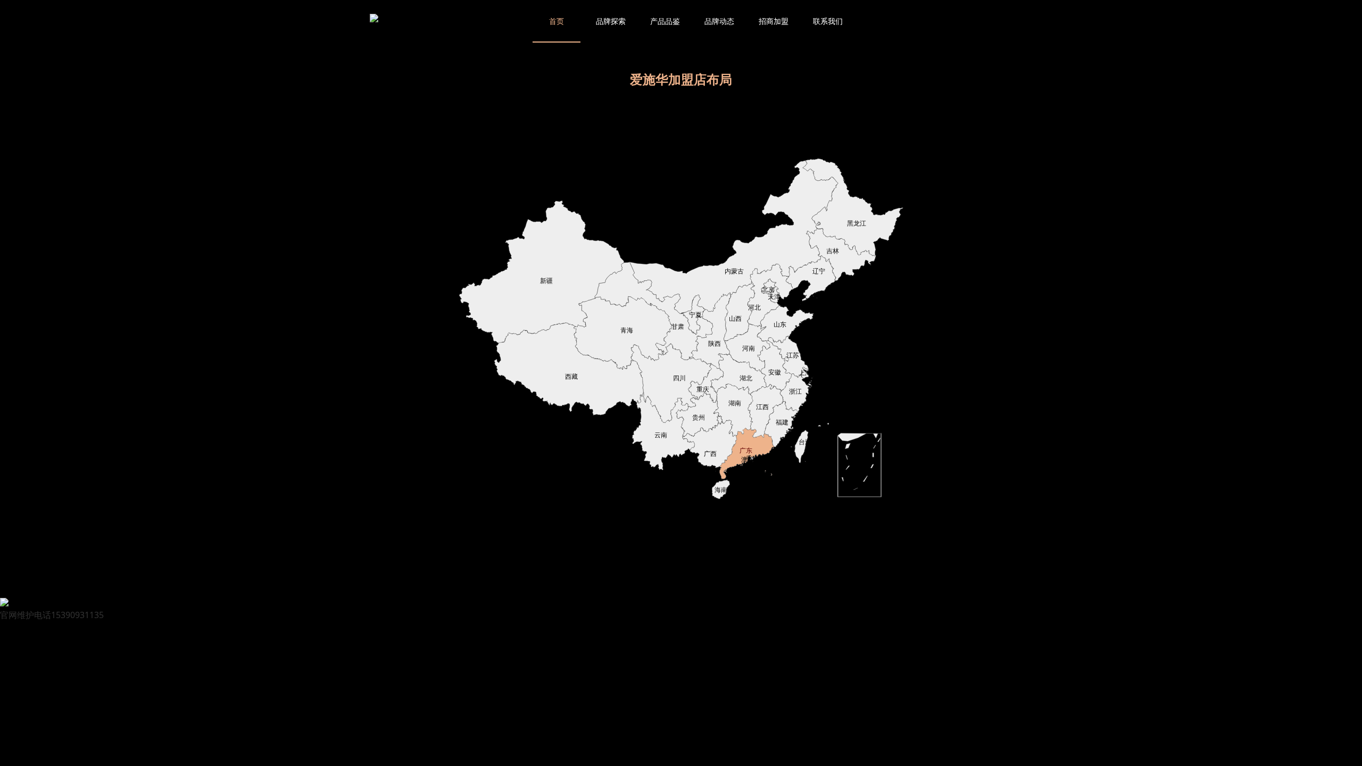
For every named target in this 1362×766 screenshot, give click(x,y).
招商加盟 (773, 21)
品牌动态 (719, 21)
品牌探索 (611, 21)
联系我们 (828, 21)
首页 (556, 21)
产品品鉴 (665, 21)
